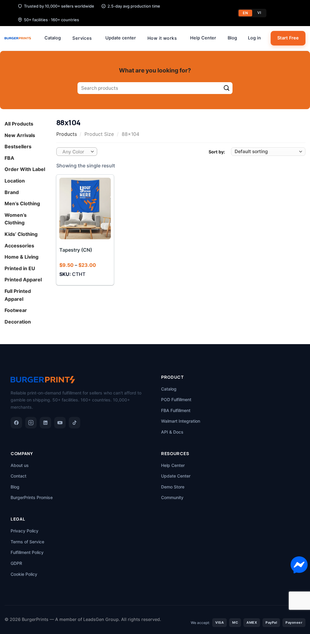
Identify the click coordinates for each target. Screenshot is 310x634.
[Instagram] (31, 422)
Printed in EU (20, 268)
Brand (12, 192)
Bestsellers (18, 146)
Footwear (16, 310)
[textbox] (75, 152)
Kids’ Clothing (21, 234)
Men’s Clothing (22, 203)
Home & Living (21, 257)
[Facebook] (16, 422)
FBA (9, 158)
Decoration (18, 322)
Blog (232, 38)
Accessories (19, 246)
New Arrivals (20, 135)
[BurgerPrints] (18, 38)
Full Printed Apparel (18, 295)
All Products (19, 124)
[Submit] (226, 88)
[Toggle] (44, 124)
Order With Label (25, 169)
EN (245, 13)
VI (259, 12)
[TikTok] (74, 422)
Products (66, 134)
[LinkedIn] (45, 422)
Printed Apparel (23, 280)
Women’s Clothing (16, 219)
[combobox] (76, 151)
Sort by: (217, 151)
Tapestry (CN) (75, 250)
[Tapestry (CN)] (85, 208)
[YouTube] (60, 422)
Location (15, 181)
